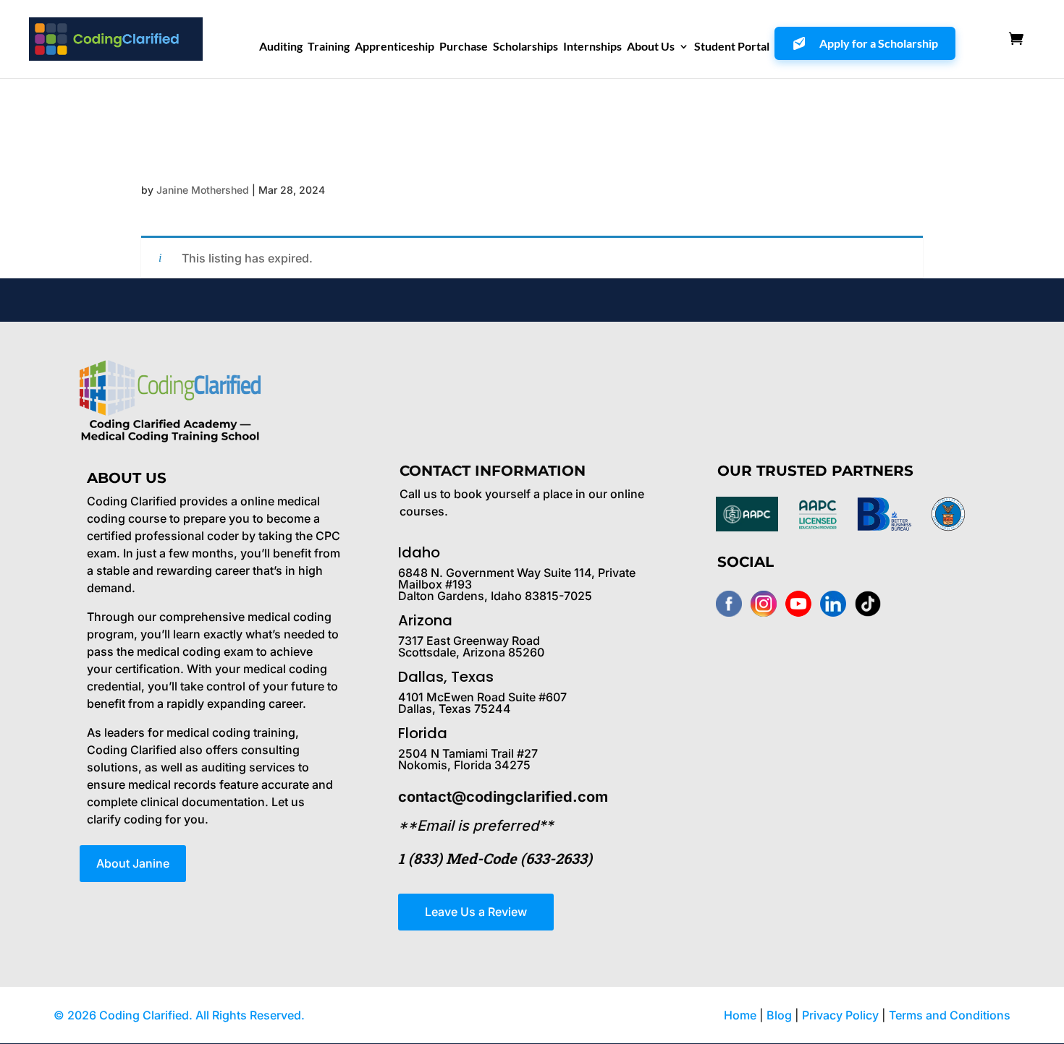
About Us (651, 47)
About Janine (132, 863)
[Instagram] (764, 604)
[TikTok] (868, 604)
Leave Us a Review (476, 911)
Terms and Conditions (949, 1015)
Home (740, 1015)
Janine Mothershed (202, 190)
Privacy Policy (842, 1015)
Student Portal (731, 47)
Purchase (463, 47)
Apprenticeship (394, 47)
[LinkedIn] (833, 604)
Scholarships (525, 47)
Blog (779, 1015)
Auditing (281, 47)
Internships (592, 47)
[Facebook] (729, 604)
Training (329, 47)
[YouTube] (798, 604)
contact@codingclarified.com (503, 796)
